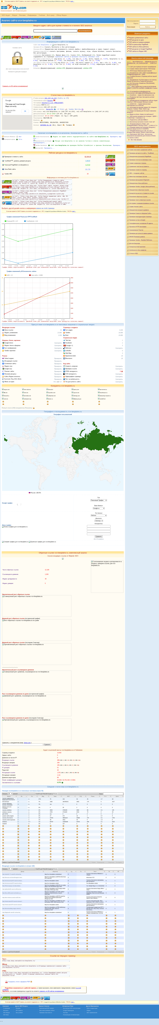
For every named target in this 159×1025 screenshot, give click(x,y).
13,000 (59, 333)
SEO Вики (6, 1014)
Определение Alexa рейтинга (138, 183)
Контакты (5, 1010)
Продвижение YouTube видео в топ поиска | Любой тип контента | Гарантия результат (142, 80)
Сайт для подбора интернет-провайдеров (143, 66)
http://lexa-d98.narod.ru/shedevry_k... (12, 893)
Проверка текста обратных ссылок (140, 200)
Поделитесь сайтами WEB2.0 (139, 119)
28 (18, 807)
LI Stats (60, 109)
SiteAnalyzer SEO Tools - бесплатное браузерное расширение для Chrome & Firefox (141, 135)
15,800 (121, 335)
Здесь (55, 381)
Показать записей (9, 793)
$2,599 (88, 156)
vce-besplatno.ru (44, 45)
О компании (6, 1008)
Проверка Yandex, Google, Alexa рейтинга (142, 186)
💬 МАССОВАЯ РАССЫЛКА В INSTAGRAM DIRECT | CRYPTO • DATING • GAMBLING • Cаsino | (142, 88)
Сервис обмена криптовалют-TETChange (142, 68)
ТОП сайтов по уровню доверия (139, 42)
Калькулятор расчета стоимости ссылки (141, 193)
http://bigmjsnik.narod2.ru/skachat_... (12, 912)
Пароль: (136, 23)
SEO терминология (92, 1012)
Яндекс (89, 1010)
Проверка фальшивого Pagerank (139, 180)
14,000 (121, 333)
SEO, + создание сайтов (136, 173)
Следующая (111, 862)
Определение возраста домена (139, 210)
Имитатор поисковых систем (138, 176)
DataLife (49, 109)
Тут (60, 381)
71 (18, 823)
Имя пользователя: (133, 21)
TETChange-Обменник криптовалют (141, 71)
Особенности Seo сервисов (137, 250)
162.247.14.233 (51, 98)
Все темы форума (136, 139)
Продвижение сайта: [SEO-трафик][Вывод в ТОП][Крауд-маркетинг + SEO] (142, 73)
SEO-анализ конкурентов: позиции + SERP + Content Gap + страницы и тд (142, 117)
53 (61, 330)
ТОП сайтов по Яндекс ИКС (138, 51)
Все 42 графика (99, 539)
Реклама (22, 15)
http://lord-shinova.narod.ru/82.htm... (11, 897)
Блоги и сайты (134, 137)
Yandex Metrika (75, 109)
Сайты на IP (63, 98)
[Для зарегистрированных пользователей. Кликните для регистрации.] (41, 120)
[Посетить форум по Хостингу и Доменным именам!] (63, 89)
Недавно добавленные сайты (138, 38)
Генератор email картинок (137, 246)
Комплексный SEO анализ (46, 1008)
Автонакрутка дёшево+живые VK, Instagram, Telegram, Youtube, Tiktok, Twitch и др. (142, 108)
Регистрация (131, 27)
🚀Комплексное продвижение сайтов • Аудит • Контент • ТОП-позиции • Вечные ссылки (142, 101)
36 (18, 814)
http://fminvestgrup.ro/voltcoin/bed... (11, 886)
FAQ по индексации (92, 1008)
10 (122, 356)
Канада (50, 100)
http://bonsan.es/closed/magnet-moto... (12, 877)
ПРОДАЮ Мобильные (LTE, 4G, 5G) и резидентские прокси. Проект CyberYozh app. (141, 131)
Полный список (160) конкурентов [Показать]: (17, 408)
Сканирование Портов (136, 230)
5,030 (121, 330)
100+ (29, 821)
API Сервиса (19, 1010)
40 (18, 816)
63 (18, 821)
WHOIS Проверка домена (137, 236)
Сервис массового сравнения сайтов (140, 149)
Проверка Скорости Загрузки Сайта (140, 213)
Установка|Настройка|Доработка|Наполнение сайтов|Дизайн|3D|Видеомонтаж (141, 92)
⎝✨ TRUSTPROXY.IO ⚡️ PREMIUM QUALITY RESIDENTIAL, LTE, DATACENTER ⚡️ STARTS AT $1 (142, 63)
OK (25, 111)
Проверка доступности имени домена (141, 233)
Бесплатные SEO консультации (71, 1008)
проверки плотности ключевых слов (85, 57)
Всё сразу (51, 15)
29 (18, 810)
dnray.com (27, 742)
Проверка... (118, 145)
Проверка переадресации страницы (140, 216)
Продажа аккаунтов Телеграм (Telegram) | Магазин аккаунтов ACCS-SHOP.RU (141, 128)
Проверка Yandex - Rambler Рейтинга (140, 240)
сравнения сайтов (62, 57)
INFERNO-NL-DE (45, 125)
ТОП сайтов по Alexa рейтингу (139, 47)
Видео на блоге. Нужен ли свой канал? (142, 114)
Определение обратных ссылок (139, 190)
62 (18, 819)
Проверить (58, 358)
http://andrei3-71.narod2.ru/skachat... (12, 874)
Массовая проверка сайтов (46, 1010)
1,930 (60, 335)
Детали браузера (134, 243)
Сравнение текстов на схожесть (139, 166)
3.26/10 (87, 161)
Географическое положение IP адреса (141, 223)
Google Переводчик (68, 1010)
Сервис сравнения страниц (137, 163)
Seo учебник (19, 1012)
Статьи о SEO (133, 253)
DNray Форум (62, 15)
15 (18, 801)
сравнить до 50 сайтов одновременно (51, 991)
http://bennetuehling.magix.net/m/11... (12, 908)
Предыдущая (100, 862)
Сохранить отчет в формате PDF (19, 982)
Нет (20, 137)
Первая (94, 862)
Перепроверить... (40, 143)
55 (18, 817)
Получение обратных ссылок (138, 196)
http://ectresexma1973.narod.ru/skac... (12, 880)
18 (18, 804)
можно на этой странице (45, 208)
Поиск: (101, 794)
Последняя (119, 862)
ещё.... (72, 1)
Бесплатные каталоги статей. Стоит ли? (142, 122)
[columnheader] (9, 796)
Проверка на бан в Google (137, 220)
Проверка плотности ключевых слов (140, 159)
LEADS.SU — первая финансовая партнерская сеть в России (139, 104)
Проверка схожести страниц (138, 170)
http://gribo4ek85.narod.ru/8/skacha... (12, 889)
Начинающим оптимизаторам (71, 1014)
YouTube (65, 1012)
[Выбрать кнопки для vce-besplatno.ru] (56, 38)
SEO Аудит (6, 15)
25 (120, 371)
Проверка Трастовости (45, 1012)
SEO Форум (6, 1012)
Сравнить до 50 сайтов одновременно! (15, 86)
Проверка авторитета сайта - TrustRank (141, 153)
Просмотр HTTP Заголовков (137, 226)
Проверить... (49, 148)
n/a (29, 799)
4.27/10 (87, 165)
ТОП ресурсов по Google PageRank (140, 49)
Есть (20, 139)
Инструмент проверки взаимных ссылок (141, 203)
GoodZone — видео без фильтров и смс (142, 95)
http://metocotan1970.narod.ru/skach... (12, 901)
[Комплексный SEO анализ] (13, 12)
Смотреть (58, 343)
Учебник (42, 15)
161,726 (87, 169)
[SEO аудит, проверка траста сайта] (25, 999)
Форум (14, 15)
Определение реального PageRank (140, 156)
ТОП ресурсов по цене (136, 40)
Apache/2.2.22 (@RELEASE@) (52, 103)
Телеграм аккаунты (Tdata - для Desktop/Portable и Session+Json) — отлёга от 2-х (142, 124)
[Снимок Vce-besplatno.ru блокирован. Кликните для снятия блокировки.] (17, 85)
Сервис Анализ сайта (136, 206)
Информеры (32, 15)
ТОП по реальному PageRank (138, 44)
